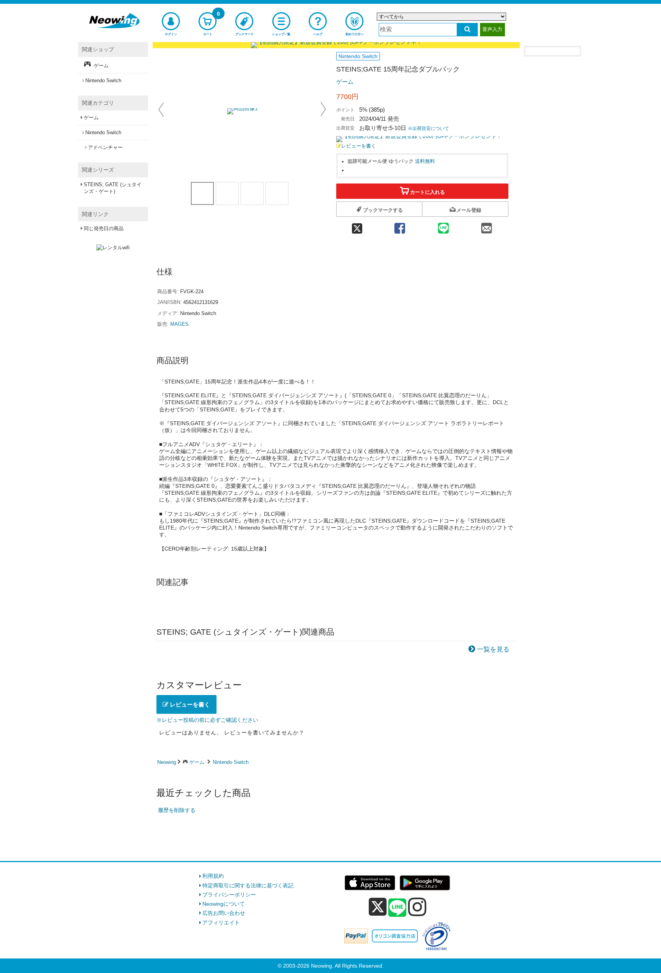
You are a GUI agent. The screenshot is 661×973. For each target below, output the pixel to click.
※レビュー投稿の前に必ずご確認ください (207, 720)
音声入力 (492, 29)
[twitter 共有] (357, 226)
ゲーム (344, 81)
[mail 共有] (486, 226)
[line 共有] (443, 226)
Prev (162, 109)
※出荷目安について (428, 128)
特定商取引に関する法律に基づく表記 (247, 885)
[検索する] (467, 29)
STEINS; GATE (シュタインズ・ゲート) (113, 188)
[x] (378, 907)
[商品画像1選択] (202, 193)
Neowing (166, 762)
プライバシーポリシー (229, 895)
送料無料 (425, 161)
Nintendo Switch (231, 762)
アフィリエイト (221, 922)
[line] (397, 908)
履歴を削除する (176, 810)
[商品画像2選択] (252, 193)
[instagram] (417, 907)
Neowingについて (223, 904)
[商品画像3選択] (276, 193)
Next (323, 109)
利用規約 (213, 876)
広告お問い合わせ (223, 913)
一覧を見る (493, 649)
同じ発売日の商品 (104, 228)
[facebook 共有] (400, 226)
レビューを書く (358, 146)
